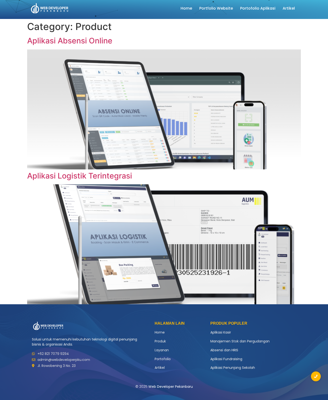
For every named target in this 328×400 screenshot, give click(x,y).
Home (186, 8)
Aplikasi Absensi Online (69, 40)
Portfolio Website (216, 8)
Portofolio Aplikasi (257, 8)
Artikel (289, 8)
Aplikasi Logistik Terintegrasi (79, 175)
